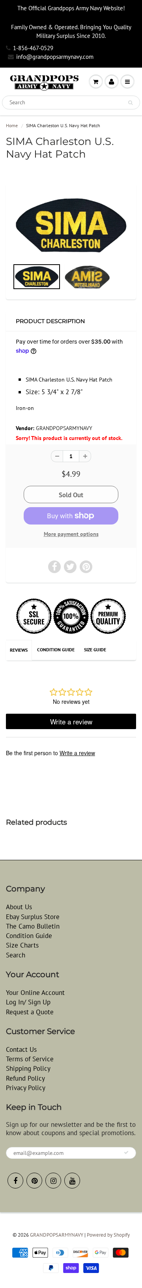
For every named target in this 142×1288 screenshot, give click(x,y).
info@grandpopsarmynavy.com (54, 56)
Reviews (19, 650)
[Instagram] (53, 1180)
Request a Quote (30, 1012)
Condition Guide (56, 649)
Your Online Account (35, 992)
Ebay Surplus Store (33, 916)
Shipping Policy (28, 1068)
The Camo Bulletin (33, 926)
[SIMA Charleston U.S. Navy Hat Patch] (71, 225)
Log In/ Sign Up (28, 1002)
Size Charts (22, 945)
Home (12, 125)
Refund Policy (25, 1078)
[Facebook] (15, 1180)
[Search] (130, 102)
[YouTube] (72, 1180)
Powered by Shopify (108, 1235)
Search (15, 955)
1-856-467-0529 (33, 48)
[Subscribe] (126, 1152)
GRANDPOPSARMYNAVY (64, 428)
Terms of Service (30, 1059)
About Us (19, 907)
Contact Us (21, 1049)
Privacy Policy (25, 1087)
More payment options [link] (71, 534)
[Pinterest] (34, 1180)
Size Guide (95, 649)
